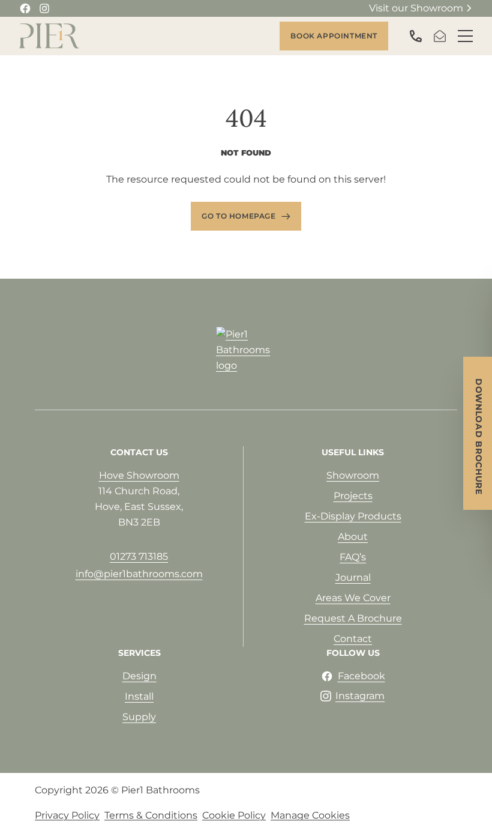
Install (139, 696)
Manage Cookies (310, 815)
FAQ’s (353, 557)
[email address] (442, 36)
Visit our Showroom (416, 8)
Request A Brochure (353, 618)
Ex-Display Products (353, 516)
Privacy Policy (67, 815)
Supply (139, 716)
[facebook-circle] (25, 8)
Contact (353, 638)
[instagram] (44, 8)
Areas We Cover (353, 598)
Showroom (352, 475)
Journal (353, 577)
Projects (353, 495)
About (353, 536)
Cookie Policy (234, 815)
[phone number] (418, 36)
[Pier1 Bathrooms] (49, 36)
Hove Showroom (139, 475)
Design (139, 676)
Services (139, 652)
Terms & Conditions (150, 815)
